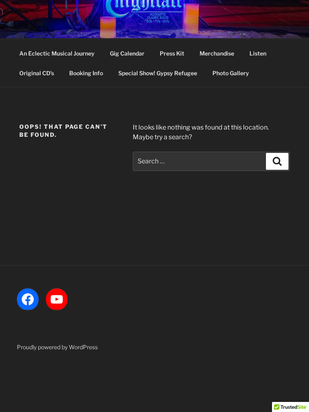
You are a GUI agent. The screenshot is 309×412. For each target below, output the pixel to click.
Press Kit (172, 53)
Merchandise (217, 53)
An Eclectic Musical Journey (57, 53)
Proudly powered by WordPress (57, 347)
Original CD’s (36, 73)
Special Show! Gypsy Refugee (157, 73)
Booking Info (86, 73)
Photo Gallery (230, 73)
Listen (257, 53)
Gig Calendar (127, 53)
